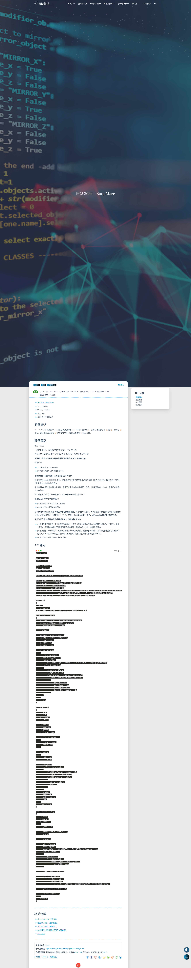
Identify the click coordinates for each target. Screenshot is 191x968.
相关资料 (139, 405)
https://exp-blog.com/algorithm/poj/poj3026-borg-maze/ (65, 949)
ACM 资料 (41, 934)
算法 (122, 385)
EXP (47, 945)
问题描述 (139, 397)
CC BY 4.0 (78, 952)
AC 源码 (139, 402)
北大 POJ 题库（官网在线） (47, 923)
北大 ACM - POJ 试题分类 (47, 919)
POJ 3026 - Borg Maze (45, 402)
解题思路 (139, 400)
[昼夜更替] (186, 950)
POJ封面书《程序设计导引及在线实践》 (52, 930)
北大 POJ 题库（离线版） (46, 926)
